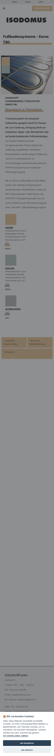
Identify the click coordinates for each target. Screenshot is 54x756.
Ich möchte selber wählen (15, 736)
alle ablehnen (27, 750)
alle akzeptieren (27, 743)
